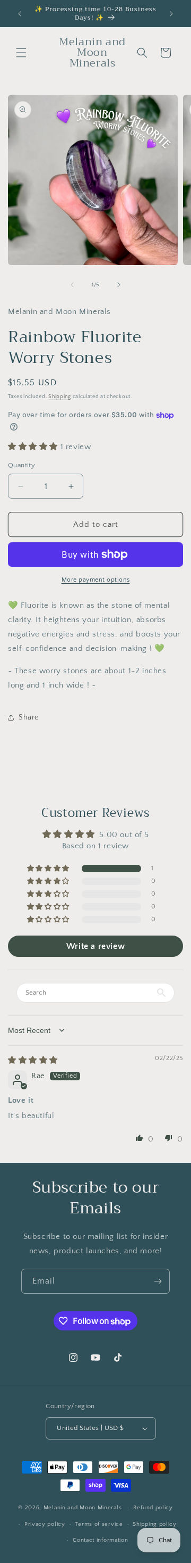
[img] (33, 1060)
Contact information (100, 1540)
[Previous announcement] (19, 14)
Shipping (59, 397)
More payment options (96, 579)
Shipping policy (155, 1524)
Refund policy (153, 1507)
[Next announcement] (171, 14)
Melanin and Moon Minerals (83, 1507)
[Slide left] (72, 284)
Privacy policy (44, 1524)
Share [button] (29, 717)
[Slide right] (119, 284)
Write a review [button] (95, 946)
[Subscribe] (157, 1281)
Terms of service (99, 1524)
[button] (21, 52)
